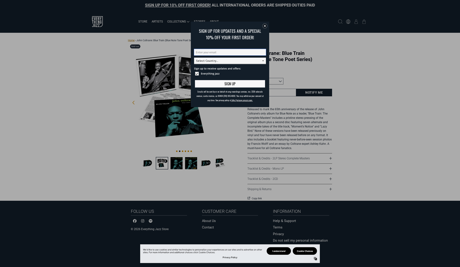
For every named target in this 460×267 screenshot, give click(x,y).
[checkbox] (230, 74)
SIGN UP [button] (230, 83)
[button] (265, 26)
